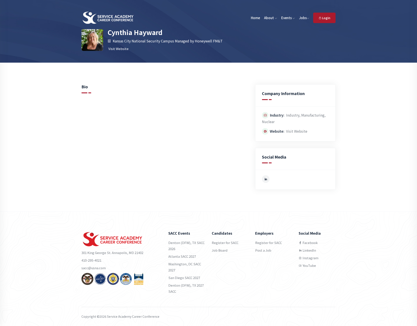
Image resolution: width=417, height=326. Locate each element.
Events (286, 17)
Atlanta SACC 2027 (182, 256)
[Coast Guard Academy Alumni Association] (139, 278)
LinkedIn (309, 250)
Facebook (310, 242)
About (269, 17)
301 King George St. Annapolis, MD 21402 (112, 252)
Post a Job (263, 250)
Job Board (219, 250)
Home (255, 17)
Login (325, 18)
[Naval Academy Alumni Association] (113, 278)
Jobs (303, 17)
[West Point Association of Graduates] (87, 278)
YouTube (309, 265)
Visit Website (118, 48)
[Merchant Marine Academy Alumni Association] (126, 278)
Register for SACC (225, 242)
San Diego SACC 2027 (184, 277)
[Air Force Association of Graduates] (100, 278)
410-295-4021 (91, 260)
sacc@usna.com (93, 268)
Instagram (310, 258)
